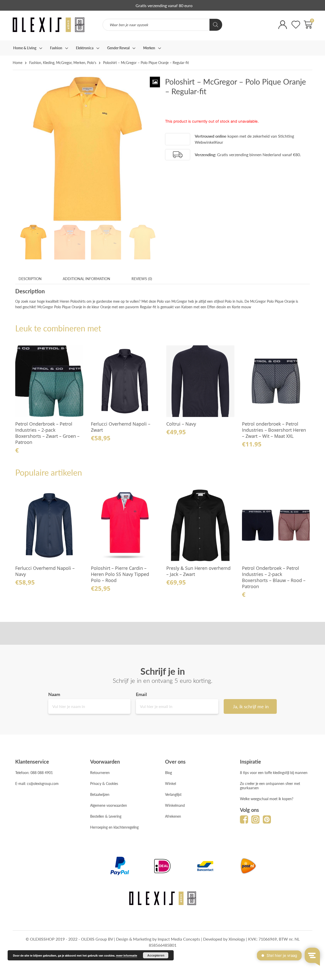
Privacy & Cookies (104, 783)
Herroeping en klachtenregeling (114, 827)
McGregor (64, 62)
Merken (79, 62)
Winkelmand (175, 805)
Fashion (35, 62)
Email (141, 694)
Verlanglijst (173, 794)
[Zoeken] (215, 25)
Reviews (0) (142, 278)
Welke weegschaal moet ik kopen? (266, 798)
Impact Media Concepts (179, 939)
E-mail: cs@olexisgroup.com (37, 783)
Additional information (86, 278)
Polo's (91, 62)
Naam (54, 694)
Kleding (48, 62)
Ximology (237, 939)
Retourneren (100, 772)
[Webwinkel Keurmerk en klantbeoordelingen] (247, 28)
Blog (168, 772)
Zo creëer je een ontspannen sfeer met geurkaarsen (270, 785)
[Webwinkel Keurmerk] (177, 139)
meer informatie (126, 955)
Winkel (170, 783)
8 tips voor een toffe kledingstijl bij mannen (273, 772)
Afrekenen (173, 816)
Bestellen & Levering (105, 816)
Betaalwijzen (99, 794)
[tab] (30, 278)
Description (30, 278)
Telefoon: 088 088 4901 (34, 772)
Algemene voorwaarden (108, 805)
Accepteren (155, 955)
